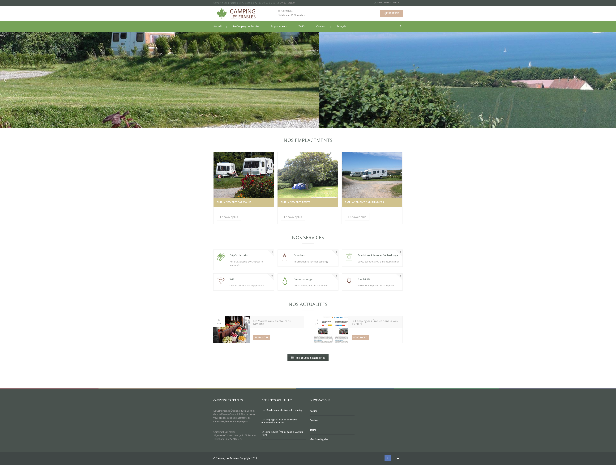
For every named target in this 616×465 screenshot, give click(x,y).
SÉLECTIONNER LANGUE (388, 2)
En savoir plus (244, 175)
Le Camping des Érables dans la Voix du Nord (282, 433)
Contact (320, 26)
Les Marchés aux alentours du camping (281, 410)
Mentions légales (319, 439)
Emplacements (279, 26)
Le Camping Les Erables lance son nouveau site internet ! (279, 421)
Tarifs (301, 26)
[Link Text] (272, 252)
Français (341, 26)
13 (219, 321)
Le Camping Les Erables (246, 26)
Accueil (217, 26)
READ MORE (262, 337)
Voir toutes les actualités (310, 357)
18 (316, 321)
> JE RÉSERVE (391, 13)
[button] (5, 80)
